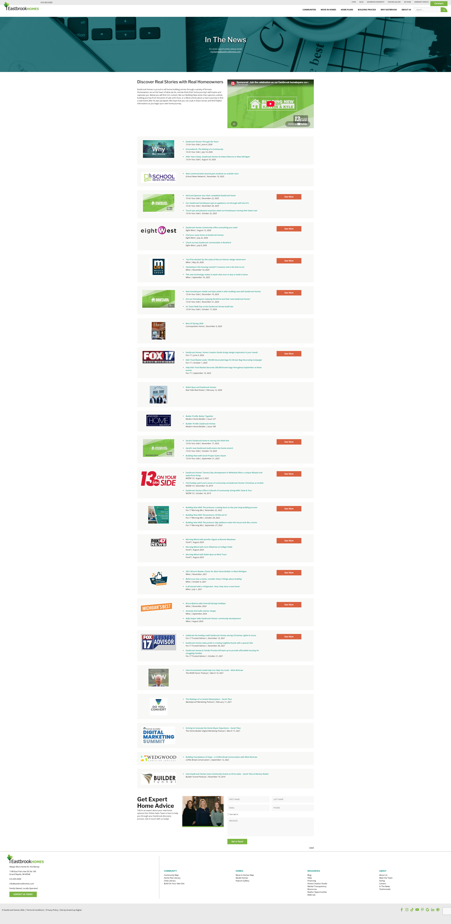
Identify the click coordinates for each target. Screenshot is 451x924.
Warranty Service (421, 2)
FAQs (309, 878)
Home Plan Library (172, 878)
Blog (362, 2)
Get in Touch (237, 841)
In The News (384, 886)
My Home (407, 2)
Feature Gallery (394, 2)
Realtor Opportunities (317, 892)
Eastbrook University (375, 2)
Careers (382, 883)
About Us (406, 9)
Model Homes (242, 878)
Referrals (311, 895)
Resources (312, 889)
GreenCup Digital (74, 910)
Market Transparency (316, 886)
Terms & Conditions (35, 910)
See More (289, 196)
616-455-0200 (46, 2)
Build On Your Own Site (174, 883)
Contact (438, 3)
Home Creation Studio (317, 883)
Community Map (171, 875)
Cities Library (169, 880)
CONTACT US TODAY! (23, 894)
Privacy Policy (52, 910)
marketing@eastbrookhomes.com (225, 51)
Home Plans (347, 9)
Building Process (367, 9)
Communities (309, 9)
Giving (382, 880)
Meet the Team (386, 878)
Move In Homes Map (245, 875)
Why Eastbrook (389, 9)
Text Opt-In (233, 814)
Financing (311, 880)
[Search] (444, 9)
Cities (354, 2)
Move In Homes (328, 9)
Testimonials (385, 889)
